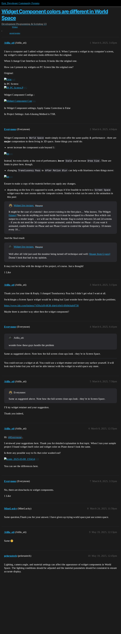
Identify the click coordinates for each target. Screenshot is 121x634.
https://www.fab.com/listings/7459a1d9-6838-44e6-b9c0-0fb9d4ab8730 (41, 305)
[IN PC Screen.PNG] (15, 88)
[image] (8, 154)
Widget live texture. (24, 205)
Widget (15, 27)
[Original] (9, 79)
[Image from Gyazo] (99, 254)
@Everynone (15, 437)
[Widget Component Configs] (20, 101)
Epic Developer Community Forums (20, 3)
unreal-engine (14, 33)
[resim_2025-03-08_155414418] (21, 459)
